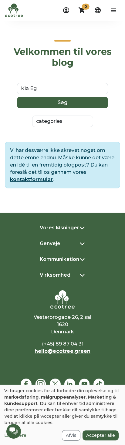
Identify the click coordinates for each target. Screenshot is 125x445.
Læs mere (15, 435)
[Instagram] (41, 384)
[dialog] (62, 415)
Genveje (50, 243)
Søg (62, 102)
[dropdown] (66, 10)
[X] (55, 384)
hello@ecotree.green (62, 351)
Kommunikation (59, 259)
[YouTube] (84, 384)
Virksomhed (55, 275)
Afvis (71, 435)
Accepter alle (100, 435)
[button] (82, 10)
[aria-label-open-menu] (113, 10)
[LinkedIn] (70, 384)
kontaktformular (31, 179)
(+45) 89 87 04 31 (62, 344)
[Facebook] (26, 384)
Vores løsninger (59, 228)
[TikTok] (99, 384)
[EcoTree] (14, 10)
